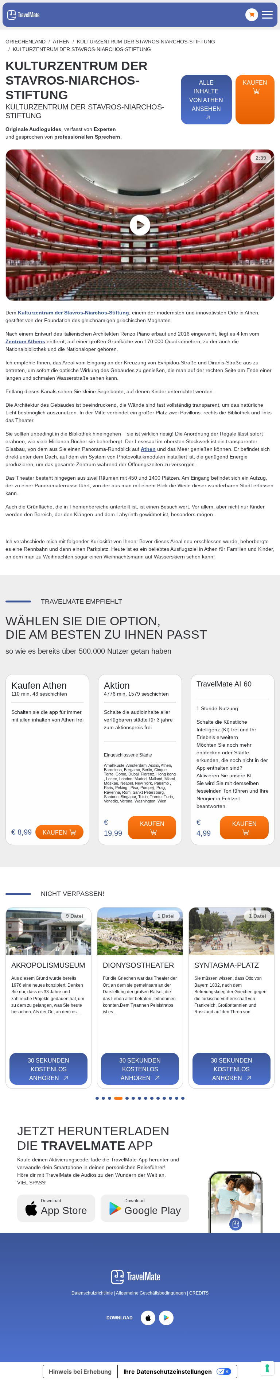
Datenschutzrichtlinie (92, 1293)
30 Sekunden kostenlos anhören (48, 1069)
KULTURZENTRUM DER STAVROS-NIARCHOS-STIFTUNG (146, 42)
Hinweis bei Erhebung (80, 1371)
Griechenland (25, 42)
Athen (61, 42)
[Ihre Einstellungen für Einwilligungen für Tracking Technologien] (267, 1368)
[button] (97, 1098)
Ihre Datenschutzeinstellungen (168, 1371)
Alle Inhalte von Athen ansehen (206, 96)
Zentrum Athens (25, 341)
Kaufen (255, 83)
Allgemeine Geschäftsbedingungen (151, 1293)
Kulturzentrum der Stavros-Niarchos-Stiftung (73, 313)
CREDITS (199, 1293)
